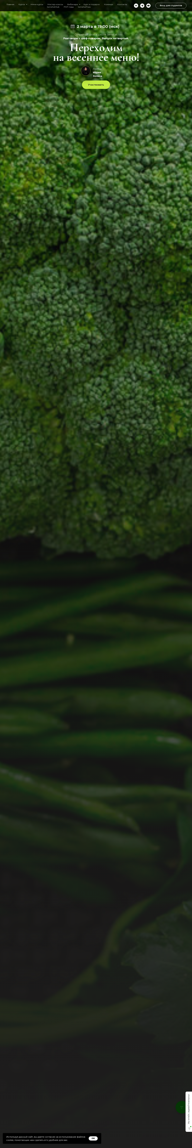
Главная (10, 4)
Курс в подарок (91, 4)
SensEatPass (84, 7)
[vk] (136, 6)
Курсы (21, 4)
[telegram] (142, 6)
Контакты (122, 4)
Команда (108, 4)
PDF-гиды (69, 7)
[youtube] (148, 6)
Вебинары (72, 4)
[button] (96, 84)
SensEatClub (53, 7)
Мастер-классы (55, 4)
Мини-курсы (37, 4)
